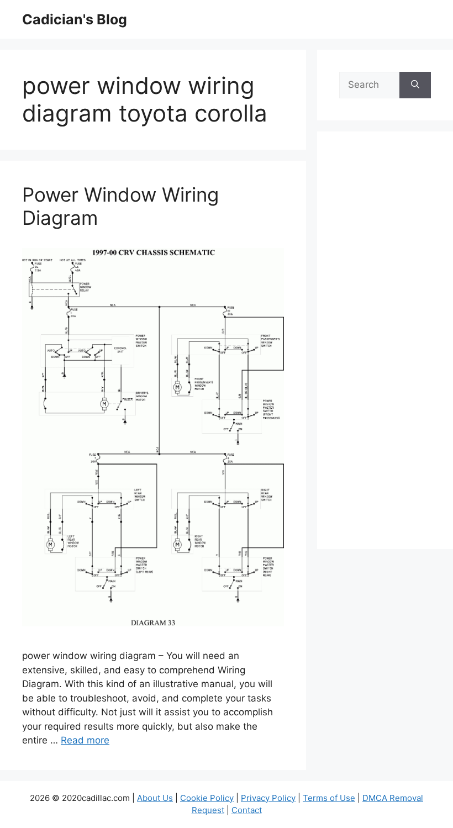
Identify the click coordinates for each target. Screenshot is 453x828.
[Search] (415, 85)
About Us (155, 798)
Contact (246, 810)
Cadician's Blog (74, 19)
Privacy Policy (268, 798)
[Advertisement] (385, 347)
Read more (85, 740)
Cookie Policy (207, 798)
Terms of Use (329, 798)
